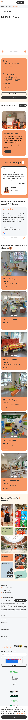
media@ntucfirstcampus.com (8, 597)
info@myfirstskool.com (7, 594)
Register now (14, 97)
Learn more (7, 151)
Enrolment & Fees (5, 629)
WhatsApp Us (20, 600)
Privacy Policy (20, 657)
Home (2, 6)
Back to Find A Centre (8, 11)
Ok (14, 717)
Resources (3, 626)
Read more (21, 183)
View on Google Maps (14, 93)
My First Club (4, 639)
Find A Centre (8, 6)
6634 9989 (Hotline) (7, 592)
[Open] (7, 515)
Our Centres (3, 619)
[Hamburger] (26, 2)
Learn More (5, 286)
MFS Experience (4, 622)
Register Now (20, 2)
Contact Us (7, 600)
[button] (3, 51)
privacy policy (20, 713)
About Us (3, 615)
